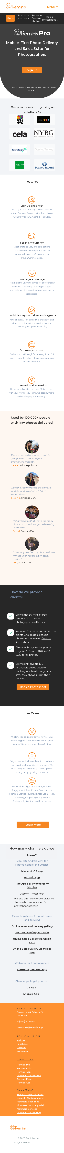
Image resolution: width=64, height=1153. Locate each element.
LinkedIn (21, 1047)
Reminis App (24, 1072)
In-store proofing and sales (32, 932)
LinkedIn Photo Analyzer (30, 1098)
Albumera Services (27, 1109)
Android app (32, 877)
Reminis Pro (23, 1064)
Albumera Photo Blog (29, 1112)
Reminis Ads (23, 1082)
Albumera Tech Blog (28, 1101)
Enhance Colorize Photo (30, 1094)
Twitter (21, 1040)
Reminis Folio (24, 1068)
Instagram (22, 1051)
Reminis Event (24, 1079)
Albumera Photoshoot (29, 1075)
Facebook (22, 1044)
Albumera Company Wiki (30, 1105)
